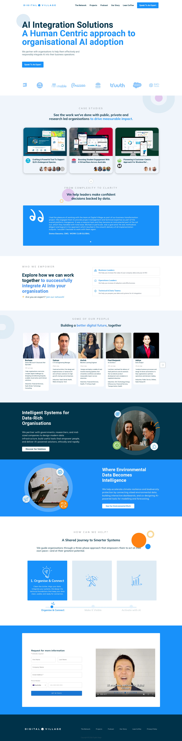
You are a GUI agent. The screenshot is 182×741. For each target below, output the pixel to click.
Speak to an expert (32, 64)
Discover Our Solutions (36, 449)
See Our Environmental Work (118, 506)
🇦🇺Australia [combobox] (37, 685)
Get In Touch (56, 693)
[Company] (40, 5)
